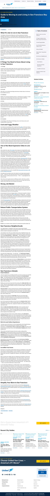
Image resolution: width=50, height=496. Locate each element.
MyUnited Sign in (17, 1)
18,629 (24, 83)
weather (21, 127)
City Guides (10, 410)
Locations (44, 1)
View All (47, 430)
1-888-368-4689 (41, 493)
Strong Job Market (39, 49)
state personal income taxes (23, 170)
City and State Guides (4, 410)
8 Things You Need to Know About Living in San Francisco (41, 39)
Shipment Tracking (30, 1)
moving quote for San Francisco (25, 387)
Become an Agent (38, 1)
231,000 (14, 194)
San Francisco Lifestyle (40, 59)
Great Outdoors (39, 61)
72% (26, 114)
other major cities (24, 158)
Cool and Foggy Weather (40, 42)
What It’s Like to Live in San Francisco (41, 35)
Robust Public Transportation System (41, 53)
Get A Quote (5, 20)
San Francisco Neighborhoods (41, 56)
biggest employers (7, 200)
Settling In (36, 91)
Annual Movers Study (37, 100)
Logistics (35, 487)
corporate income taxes (7, 171)
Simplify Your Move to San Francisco (40, 72)
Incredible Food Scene (41, 68)
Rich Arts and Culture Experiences (40, 65)
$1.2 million (12, 150)
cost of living (26, 152)
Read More (36, 87)
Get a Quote (42, 4)
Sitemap (18, 489)
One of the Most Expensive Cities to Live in (41, 46)
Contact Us (24, 1)
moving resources (26, 399)
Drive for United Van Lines (21, 487)
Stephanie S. (4, 29)
